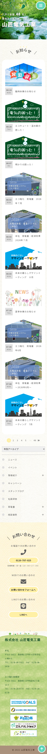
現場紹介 (12, 475)
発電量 (11, 506)
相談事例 (12, 514)
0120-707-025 (23, 560)
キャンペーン (15, 483)
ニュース (12, 459)
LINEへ (23, 614)
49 (35, 440)
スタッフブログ (16, 491)
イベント (12, 467)
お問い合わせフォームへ (23, 589)
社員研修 (12, 498)
